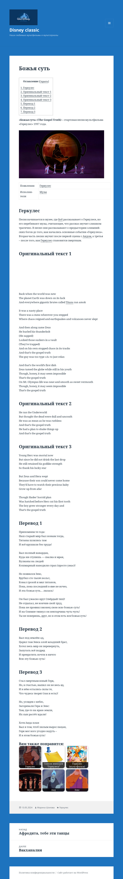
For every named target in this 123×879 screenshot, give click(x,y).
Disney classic (24, 30)
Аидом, (87, 236)
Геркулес (27, 87)
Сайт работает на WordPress (72, 872)
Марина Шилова (46, 807)
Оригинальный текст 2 (36, 95)
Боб (60, 219)
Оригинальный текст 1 (36, 91)
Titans (69, 302)
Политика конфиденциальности (37, 872)
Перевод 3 (28, 111)
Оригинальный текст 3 (36, 99)
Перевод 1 (28, 103)
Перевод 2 (28, 107)
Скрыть (44, 81)
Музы (43, 192)
